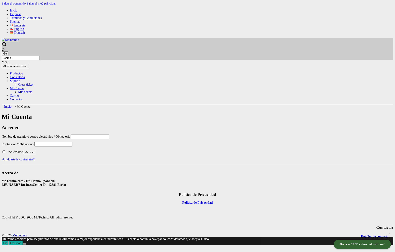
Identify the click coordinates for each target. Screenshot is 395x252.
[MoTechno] (10, 40)
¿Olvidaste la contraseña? (18, 159)
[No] (24, 244)
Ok (5, 243)
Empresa (15, 14)
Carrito (14, 95)
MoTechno (19, 235)
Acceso (29, 152)
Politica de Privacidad (197, 202)
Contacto (16, 99)
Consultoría (17, 77)
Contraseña (18, 144)
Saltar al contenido (14, 3)
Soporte (15, 80)
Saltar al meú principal (41, 3)
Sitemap (15, 21)
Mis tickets (25, 92)
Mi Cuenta (17, 88)
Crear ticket (25, 84)
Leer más (15, 243)
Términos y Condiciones (26, 18)
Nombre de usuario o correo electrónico (36, 136)
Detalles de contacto (374, 236)
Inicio (13, 10)
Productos (16, 73)
